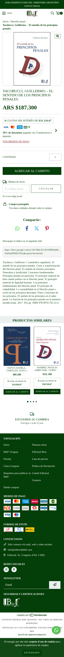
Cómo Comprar (11, 466)
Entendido (32, 653)
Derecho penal (18, 21)
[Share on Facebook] (27, 228)
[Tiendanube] (32, 616)
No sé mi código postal (12, 196)
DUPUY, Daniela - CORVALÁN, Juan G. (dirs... (16, 369)
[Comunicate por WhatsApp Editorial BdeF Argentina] (56, 630)
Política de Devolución (43, 466)
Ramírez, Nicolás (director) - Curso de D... (47, 369)
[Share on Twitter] (36, 228)
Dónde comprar (11, 487)
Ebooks (7, 459)
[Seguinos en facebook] (14, 569)
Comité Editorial (40, 473)
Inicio (6, 21)
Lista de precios (40, 459)
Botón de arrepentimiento (32, 635)
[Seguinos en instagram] (6, 569)
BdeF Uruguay (11, 452)
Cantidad (9, 157)
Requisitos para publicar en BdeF (17, 475)
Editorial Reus (39, 452)
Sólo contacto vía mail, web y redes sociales (30, 544)
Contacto (36, 480)
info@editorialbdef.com (20, 549)
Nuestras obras (39, 444)
